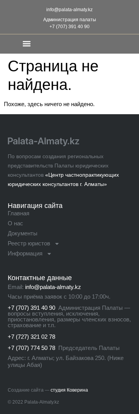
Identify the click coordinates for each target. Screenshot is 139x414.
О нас (15, 223)
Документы (22, 233)
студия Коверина (69, 390)
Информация (25, 253)
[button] (26, 43)
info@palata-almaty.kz (69, 9)
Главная (18, 213)
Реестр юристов (29, 243)
